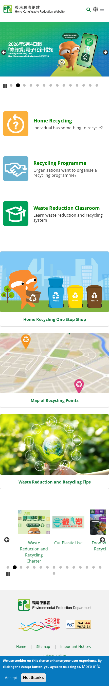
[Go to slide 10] (70, 85)
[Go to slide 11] (77, 85)
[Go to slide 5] (37, 85)
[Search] (88, 10)
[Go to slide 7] (50, 85)
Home (21, 646)
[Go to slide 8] (57, 85)
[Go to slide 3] (24, 85)
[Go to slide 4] (30, 85)
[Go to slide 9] (63, 85)
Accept (11, 677)
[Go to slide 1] (11, 85)
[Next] (105, 52)
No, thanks (33, 677)
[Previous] (3, 52)
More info (91, 666)
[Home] (34, 9)
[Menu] (102, 9)
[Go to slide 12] (83, 85)
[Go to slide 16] (54, 573)
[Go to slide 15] (100, 567)
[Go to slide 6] (44, 85)
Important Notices (75, 646)
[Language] (95, 9)
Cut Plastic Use (55, 543)
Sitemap (43, 646)
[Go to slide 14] (96, 85)
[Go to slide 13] (90, 85)
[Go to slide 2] (17, 85)
